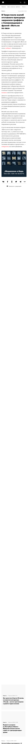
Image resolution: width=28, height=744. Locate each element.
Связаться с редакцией (15, 186)
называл (4, 92)
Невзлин (3, 7)
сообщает (8, 48)
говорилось (5, 146)
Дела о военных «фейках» (13, 7)
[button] (24, 2)
